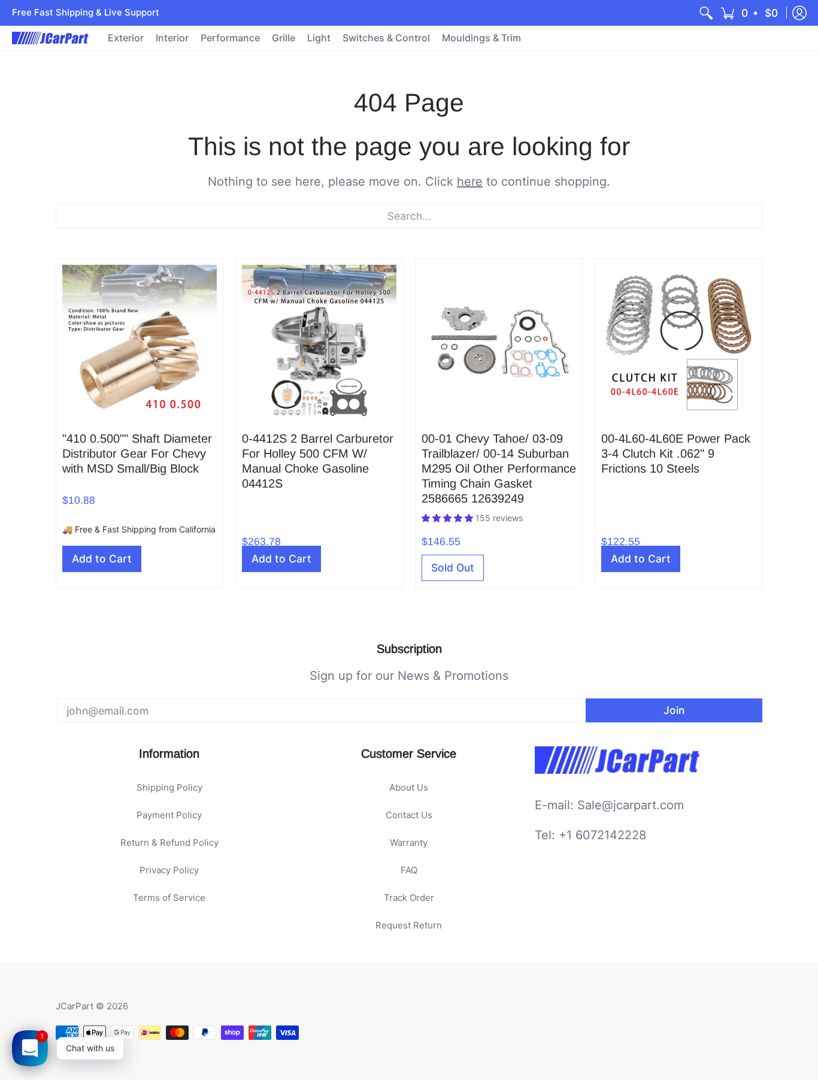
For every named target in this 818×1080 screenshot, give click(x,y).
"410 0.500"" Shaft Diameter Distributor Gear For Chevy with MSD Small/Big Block (137, 453)
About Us (408, 787)
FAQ (409, 870)
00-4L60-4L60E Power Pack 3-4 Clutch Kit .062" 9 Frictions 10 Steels (675, 453)
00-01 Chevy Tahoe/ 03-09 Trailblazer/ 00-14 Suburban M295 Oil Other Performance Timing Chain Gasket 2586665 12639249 (499, 468)
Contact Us (409, 815)
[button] (750, 13)
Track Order (409, 897)
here (470, 181)
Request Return (408, 925)
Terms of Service (169, 897)
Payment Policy (169, 815)
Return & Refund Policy (169, 842)
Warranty (409, 842)
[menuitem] (706, 13)
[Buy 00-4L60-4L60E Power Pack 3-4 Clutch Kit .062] (678, 342)
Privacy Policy (169, 870)
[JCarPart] (51, 38)
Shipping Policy (169, 787)
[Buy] (139, 342)
